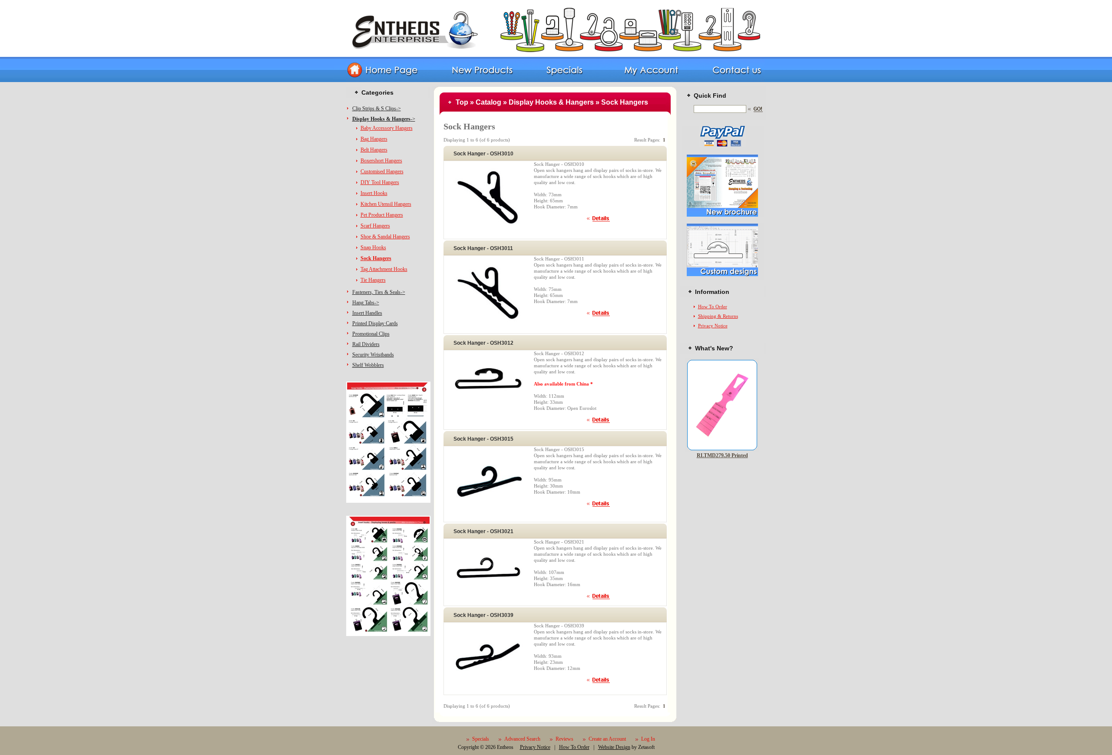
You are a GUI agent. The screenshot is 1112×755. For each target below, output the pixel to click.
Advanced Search (522, 739)
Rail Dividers (366, 344)
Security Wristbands (373, 355)
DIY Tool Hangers (380, 182)
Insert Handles (367, 313)
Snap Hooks (373, 247)
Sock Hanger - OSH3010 (483, 154)
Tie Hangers (373, 280)
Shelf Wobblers (368, 365)
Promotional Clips (371, 334)
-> (383, 119)
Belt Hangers (374, 150)
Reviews (564, 739)
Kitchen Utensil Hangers (386, 204)
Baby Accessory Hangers (387, 128)
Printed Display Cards (375, 323)
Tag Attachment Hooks (384, 269)
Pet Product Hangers (382, 215)
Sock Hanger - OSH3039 (483, 615)
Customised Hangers (382, 171)
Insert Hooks (374, 193)
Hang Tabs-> (365, 303)
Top (462, 102)
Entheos (505, 747)
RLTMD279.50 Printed (722, 455)
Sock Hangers (624, 102)
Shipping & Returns (718, 316)
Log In (648, 739)
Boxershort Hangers (381, 161)
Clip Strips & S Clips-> (376, 109)
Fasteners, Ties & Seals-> (378, 292)
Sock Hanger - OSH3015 (483, 439)
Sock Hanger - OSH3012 (483, 343)
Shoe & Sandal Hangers (385, 237)
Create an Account (607, 739)
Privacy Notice (713, 325)
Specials (480, 739)
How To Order (712, 306)
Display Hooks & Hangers (551, 102)
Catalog (488, 102)
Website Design (614, 747)
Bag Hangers (374, 139)
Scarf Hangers (375, 226)
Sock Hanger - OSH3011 (483, 248)
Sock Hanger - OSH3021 (483, 531)
